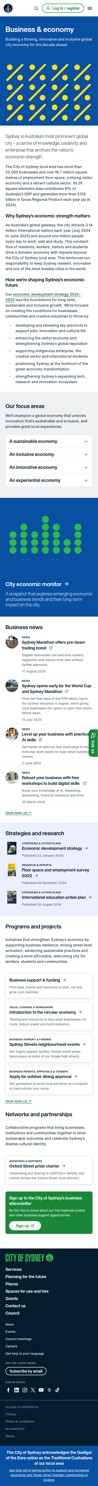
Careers (11, 1346)
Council (12, 1313)
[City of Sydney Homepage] (8, 8)
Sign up (22, 1225)
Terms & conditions (19, 1421)
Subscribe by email (26, 1371)
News (9, 1324)
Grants (11, 1298)
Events (10, 1331)
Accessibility (15, 1428)
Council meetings (18, 1338)
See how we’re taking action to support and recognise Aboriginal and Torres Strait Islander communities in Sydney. (49, 1475)
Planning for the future (25, 1276)
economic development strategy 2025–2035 (43, 297)
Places (11, 1284)
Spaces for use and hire (27, 1291)
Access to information (21, 1406)
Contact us (15, 1306)
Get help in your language (24, 1353)
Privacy (11, 1414)
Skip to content (11, 3)
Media (10, 1436)
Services (13, 1269)
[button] (93, 743)
